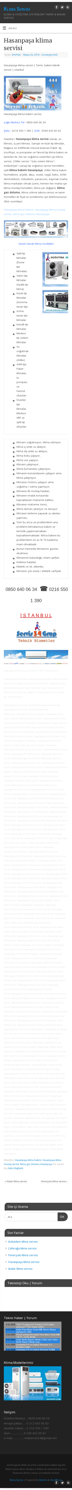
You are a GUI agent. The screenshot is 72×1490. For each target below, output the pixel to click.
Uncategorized (49, 54)
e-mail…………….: (14, 1438)
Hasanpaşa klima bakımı (28, 1160)
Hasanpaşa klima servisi (23, 1262)
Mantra (43, 1480)
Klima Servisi (17, 9)
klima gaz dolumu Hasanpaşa (36, 1164)
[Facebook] (56, 8)
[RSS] (67, 8)
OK (61, 1216)
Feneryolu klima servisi (54, 1181)
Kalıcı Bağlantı (15, 1168)
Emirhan (16, 54)
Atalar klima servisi (16, 1181)
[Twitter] (62, 8)
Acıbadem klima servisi (23, 1241)
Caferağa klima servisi (22, 1248)
